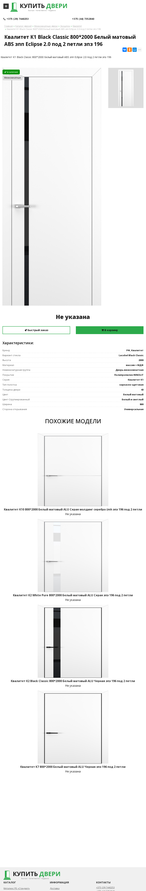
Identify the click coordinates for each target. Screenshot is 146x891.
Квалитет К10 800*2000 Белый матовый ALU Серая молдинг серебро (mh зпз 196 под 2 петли (73, 509)
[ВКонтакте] (124, 50)
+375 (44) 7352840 (83, 18)
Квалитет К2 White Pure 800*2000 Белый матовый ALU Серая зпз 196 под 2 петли (73, 595)
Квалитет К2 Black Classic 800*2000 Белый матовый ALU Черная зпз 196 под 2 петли (73, 681)
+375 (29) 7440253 (18, 18)
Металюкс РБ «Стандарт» (17, 888)
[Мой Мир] (134, 50)
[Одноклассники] (129, 50)
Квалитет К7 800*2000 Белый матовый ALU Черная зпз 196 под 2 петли (73, 766)
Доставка (54, 888)
